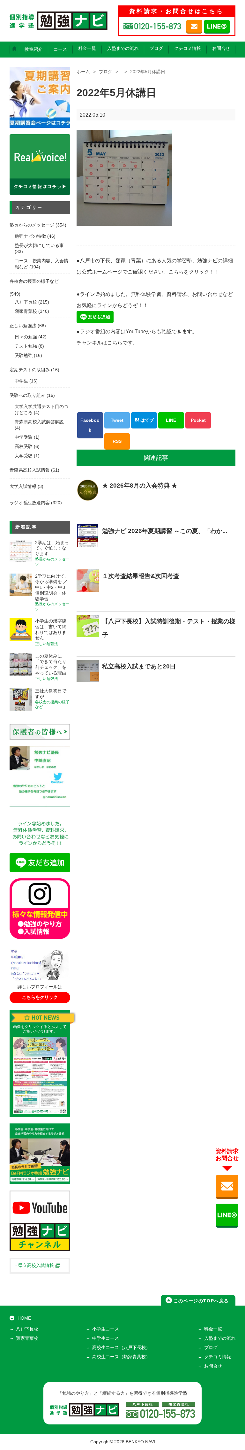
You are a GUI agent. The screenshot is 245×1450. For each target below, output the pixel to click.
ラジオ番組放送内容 (30, 502)
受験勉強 (24, 355)
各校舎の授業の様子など (34, 281)
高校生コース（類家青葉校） (121, 1356)
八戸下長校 (26, 302)
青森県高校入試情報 (30, 470)
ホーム (83, 71)
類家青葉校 (26, 311)
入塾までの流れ (122, 48)
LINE (171, 420)
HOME (24, 1318)
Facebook (90, 425)
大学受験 (24, 455)
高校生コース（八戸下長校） (121, 1347)
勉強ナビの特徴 (30, 236)
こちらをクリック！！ (193, 271)
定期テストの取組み (30, 369)
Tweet (117, 420)
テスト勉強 (26, 346)
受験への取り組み (27, 395)
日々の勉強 (26, 337)
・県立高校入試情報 (34, 1265)
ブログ (156, 48)
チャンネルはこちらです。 (107, 342)
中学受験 (24, 437)
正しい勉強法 (23, 325)
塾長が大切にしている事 (39, 245)
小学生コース (105, 1329)
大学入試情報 (23, 486)
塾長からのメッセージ (32, 225)
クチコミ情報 (187, 48)
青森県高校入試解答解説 (39, 422)
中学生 (21, 381)
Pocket (198, 420)
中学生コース (105, 1338)
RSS (117, 441)
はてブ (146, 420)
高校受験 (24, 446)
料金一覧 (87, 48)
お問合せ (221, 48)
